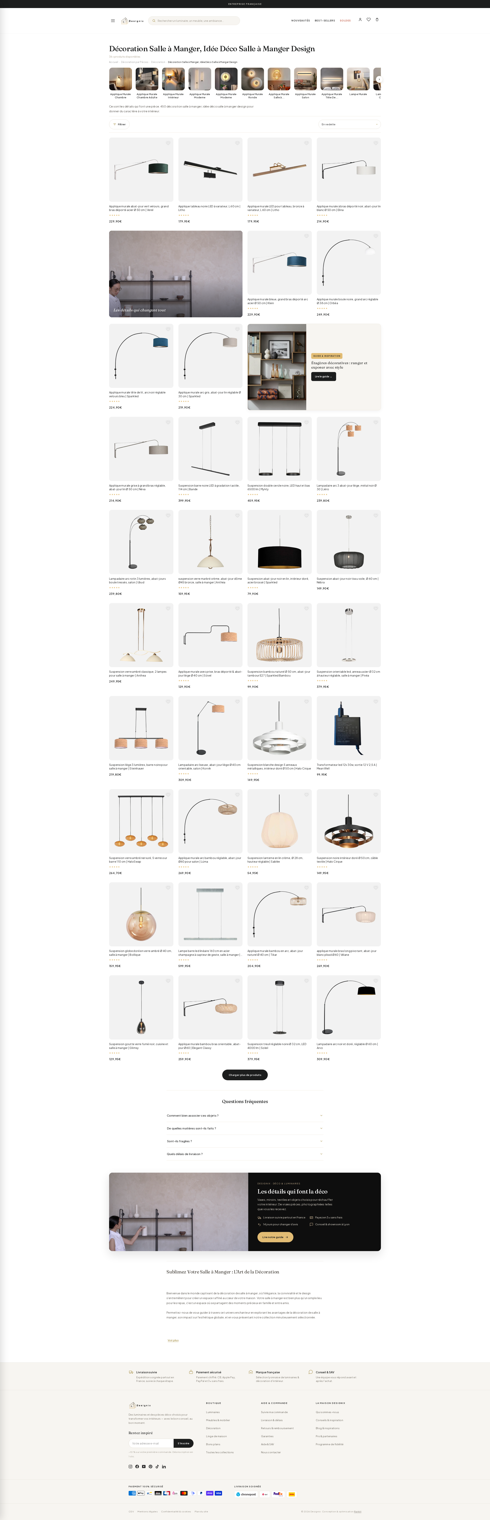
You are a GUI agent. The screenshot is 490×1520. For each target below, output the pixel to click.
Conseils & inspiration (329, 1420)
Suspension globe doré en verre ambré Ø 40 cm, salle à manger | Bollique (140, 952)
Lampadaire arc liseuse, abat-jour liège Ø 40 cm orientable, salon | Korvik (209, 766)
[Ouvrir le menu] (113, 20)
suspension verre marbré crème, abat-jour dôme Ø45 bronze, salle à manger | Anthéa (210, 580)
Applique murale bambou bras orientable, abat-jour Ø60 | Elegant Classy (209, 1045)
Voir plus (173, 1340)
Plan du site (201, 1511)
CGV (131, 1511)
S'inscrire (183, 1443)
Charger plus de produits (245, 1074)
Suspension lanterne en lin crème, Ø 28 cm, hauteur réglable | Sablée (275, 859)
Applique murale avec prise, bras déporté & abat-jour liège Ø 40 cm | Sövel (210, 673)
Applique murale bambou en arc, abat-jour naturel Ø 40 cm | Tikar (275, 952)
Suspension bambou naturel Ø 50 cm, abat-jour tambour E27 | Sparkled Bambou (278, 673)
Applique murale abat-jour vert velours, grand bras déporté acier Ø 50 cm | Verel (139, 208)
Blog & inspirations (328, 1428)
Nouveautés (301, 20)
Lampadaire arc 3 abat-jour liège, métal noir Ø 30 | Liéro (347, 487)
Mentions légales (147, 1511)
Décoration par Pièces (134, 62)
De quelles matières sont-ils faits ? (191, 1128)
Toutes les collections (220, 1452)
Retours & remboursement (277, 1428)
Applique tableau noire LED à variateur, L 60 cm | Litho (209, 208)
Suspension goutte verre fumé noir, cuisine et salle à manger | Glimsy (138, 1045)
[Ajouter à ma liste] (168, 143)
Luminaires (213, 1412)
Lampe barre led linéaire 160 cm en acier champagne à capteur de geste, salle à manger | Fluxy (209, 953)
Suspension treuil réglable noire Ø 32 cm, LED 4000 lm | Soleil (276, 1045)
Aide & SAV (267, 1444)
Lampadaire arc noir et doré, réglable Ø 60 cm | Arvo (347, 1045)
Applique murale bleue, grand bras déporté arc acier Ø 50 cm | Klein (277, 301)
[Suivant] (379, 79)
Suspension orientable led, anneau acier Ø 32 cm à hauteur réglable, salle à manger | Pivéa (348, 673)
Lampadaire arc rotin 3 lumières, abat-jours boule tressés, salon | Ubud (137, 580)
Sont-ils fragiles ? (179, 1141)
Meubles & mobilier (218, 1420)
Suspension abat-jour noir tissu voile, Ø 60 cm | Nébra (348, 580)
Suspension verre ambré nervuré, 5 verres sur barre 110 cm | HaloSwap (138, 859)
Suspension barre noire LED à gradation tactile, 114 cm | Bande (209, 487)
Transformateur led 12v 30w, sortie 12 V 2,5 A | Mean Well (347, 766)
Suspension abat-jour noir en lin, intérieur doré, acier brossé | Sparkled (278, 580)
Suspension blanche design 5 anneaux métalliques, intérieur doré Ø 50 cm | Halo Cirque (279, 766)
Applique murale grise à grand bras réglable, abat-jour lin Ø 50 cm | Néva (137, 487)
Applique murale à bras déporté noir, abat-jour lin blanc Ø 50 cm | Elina (349, 208)
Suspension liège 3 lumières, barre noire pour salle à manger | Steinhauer (138, 766)
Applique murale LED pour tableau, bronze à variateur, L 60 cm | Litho (275, 208)
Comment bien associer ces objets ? (193, 1115)
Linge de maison (216, 1436)
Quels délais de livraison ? (185, 1154)
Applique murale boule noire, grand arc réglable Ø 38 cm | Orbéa (347, 301)
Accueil (113, 62)
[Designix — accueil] (132, 20)
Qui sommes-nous (327, 1412)
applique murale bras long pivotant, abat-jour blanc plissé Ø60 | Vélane (347, 952)
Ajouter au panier (141, 196)
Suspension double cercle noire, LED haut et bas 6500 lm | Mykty (278, 487)
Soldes (345, 20)
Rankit (357, 1511)
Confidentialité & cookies (176, 1511)
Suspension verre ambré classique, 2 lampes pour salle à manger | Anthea (138, 673)
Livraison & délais (272, 1420)
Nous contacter (271, 1452)
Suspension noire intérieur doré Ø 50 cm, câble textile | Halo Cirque (347, 859)
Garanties (267, 1436)
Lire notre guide (272, 1237)
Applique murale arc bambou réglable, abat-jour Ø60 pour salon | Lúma (209, 859)
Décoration (158, 62)
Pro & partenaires (326, 1436)
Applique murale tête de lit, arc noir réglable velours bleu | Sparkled (137, 394)
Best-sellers (325, 20)
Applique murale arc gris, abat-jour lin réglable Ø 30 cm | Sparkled (209, 394)
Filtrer (122, 124)
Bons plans (213, 1444)
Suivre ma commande (274, 1412)
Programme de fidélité (330, 1444)
